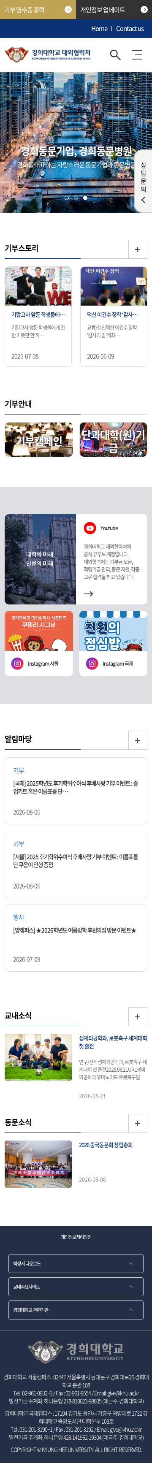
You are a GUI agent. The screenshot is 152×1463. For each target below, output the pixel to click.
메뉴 (136, 54)
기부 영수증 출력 (24, 9)
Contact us (130, 28)
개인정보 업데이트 (102, 9)
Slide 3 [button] (85, 198)
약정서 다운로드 (27, 1263)
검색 (115, 54)
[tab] (67, 198)
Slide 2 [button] (76, 198)
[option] (38, 317)
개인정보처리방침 (76, 1237)
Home (99, 28)
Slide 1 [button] (67, 198)
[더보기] (137, 249)
